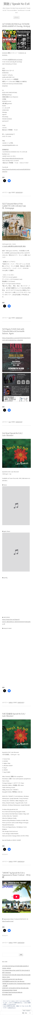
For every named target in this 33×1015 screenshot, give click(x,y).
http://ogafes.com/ (7, 921)
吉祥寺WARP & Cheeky (15, 60)
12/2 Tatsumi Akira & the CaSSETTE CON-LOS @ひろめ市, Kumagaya (14, 206)
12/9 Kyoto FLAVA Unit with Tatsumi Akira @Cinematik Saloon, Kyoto (13, 331)
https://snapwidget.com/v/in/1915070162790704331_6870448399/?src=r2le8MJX (16, 339)
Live (10, 193)
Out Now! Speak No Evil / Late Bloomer (12, 434)
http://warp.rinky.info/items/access (12, 158)
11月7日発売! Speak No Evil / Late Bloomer (13, 715)
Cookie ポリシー (12, 1008)
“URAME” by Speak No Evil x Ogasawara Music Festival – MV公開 (16, 875)
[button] (9, 40)
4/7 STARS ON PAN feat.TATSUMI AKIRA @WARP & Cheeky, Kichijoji (16, 25)
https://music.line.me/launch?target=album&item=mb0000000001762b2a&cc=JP (16, 622)
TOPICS (11, 703)
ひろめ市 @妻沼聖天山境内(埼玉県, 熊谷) (14, 246)
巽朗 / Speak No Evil (17, 4)
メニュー (16, 17)
